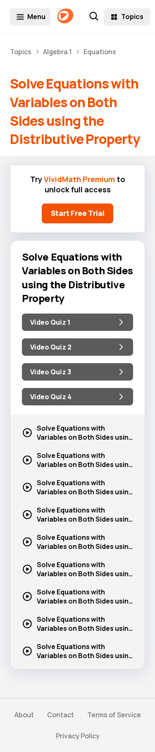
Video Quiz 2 (51, 347)
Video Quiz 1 (50, 322)
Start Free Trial (78, 213)
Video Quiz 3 (50, 371)
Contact (60, 714)
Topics (132, 16)
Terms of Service (114, 714)
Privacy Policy (78, 736)
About (24, 714)
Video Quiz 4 (51, 396)
